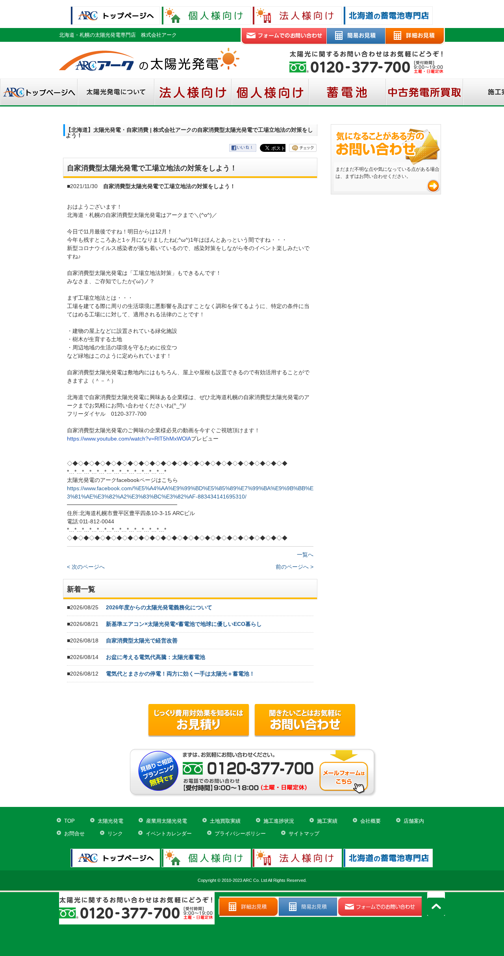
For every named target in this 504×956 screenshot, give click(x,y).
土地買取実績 (225, 821)
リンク (115, 833)
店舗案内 (414, 821)
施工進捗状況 (278, 821)
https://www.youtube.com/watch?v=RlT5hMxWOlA (129, 438)
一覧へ (305, 554)
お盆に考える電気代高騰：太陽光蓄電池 (155, 657)
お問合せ (74, 833)
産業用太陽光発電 (166, 821)
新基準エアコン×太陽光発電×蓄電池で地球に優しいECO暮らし (184, 624)
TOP (69, 821)
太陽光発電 (110, 821)
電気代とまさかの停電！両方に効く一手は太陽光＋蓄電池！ (180, 673)
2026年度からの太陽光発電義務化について (159, 607)
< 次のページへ (86, 567)
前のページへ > (294, 567)
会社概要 (370, 821)
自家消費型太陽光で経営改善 (142, 640)
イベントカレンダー (169, 833)
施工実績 (327, 821)
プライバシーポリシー (240, 833)
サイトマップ (304, 833)
